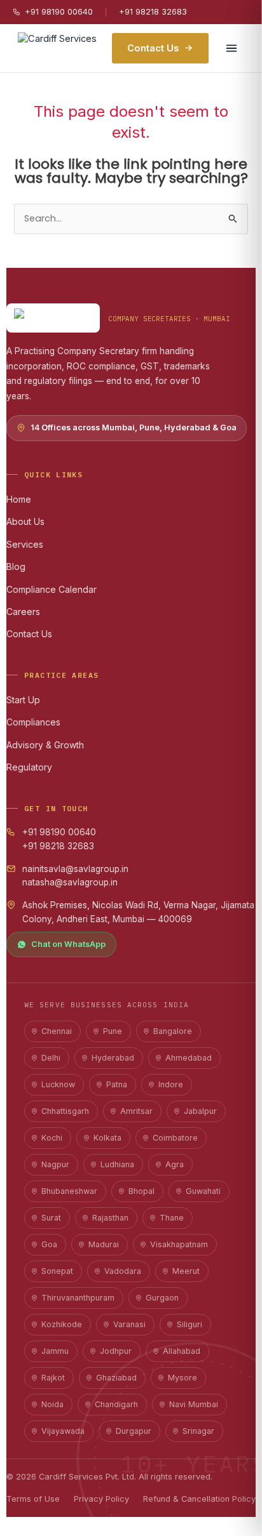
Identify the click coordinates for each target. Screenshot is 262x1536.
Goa (49, 1244)
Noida (52, 1404)
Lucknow (58, 1084)
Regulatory (29, 767)
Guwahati (203, 1191)
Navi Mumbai (193, 1404)
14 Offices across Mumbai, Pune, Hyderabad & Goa (134, 427)
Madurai (103, 1244)
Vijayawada (63, 1431)
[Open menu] (231, 48)
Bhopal (141, 1191)
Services (24, 544)
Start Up (23, 699)
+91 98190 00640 (59, 11)
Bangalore (172, 1031)
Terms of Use (33, 1499)
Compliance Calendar (51, 589)
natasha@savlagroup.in (70, 882)
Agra (174, 1164)
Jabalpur (200, 1111)
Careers (23, 611)
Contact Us (153, 48)
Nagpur (55, 1164)
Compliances (33, 722)
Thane (172, 1217)
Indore (170, 1084)
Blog (15, 566)
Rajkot (53, 1377)
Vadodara (122, 1271)
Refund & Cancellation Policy (199, 1499)
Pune (112, 1031)
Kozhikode (61, 1324)
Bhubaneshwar (69, 1191)
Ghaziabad (116, 1377)
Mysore (182, 1377)
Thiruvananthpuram (77, 1297)
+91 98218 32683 (153, 11)
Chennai (56, 1031)
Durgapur (133, 1431)
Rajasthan (110, 1217)
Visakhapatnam (179, 1244)
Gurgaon (162, 1297)
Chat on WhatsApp (68, 944)
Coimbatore (175, 1137)
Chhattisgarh (65, 1111)
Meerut (186, 1271)
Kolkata (107, 1137)
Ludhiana (117, 1164)
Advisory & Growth (45, 744)
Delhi (50, 1058)
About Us (25, 521)
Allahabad (181, 1351)
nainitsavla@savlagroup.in (75, 869)
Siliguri (189, 1324)
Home (18, 499)
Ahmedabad (188, 1058)
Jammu (55, 1351)
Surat (51, 1217)
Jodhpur (116, 1351)
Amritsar (136, 1111)
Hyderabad (113, 1058)
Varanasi (129, 1324)
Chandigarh (116, 1404)
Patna (116, 1084)
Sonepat (57, 1271)
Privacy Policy (101, 1499)
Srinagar (198, 1431)
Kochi (51, 1137)
